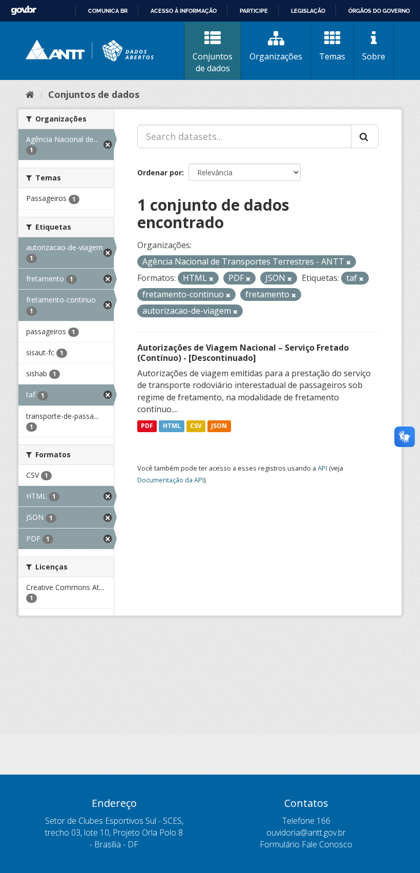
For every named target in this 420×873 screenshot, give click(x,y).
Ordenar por (159, 172)
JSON (219, 425)
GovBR (23, 10)
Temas (332, 56)
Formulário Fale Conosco (306, 844)
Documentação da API (170, 479)
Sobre (373, 56)
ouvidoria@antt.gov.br (306, 832)
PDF (147, 425)
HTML (172, 425)
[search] (365, 136)
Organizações (275, 56)
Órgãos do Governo (379, 10)
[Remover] (348, 262)
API (322, 468)
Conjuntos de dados (213, 62)
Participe (254, 10)
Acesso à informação (184, 10)
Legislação (308, 10)
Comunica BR (108, 10)
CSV (196, 425)
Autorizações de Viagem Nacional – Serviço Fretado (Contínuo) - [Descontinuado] (243, 353)
